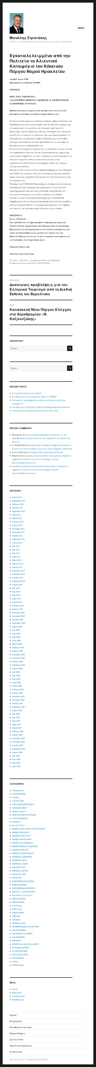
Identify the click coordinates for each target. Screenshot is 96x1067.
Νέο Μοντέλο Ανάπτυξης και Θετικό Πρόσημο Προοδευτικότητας (41, 407)
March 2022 (17, 497)
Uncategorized (35, 260)
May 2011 (16, 553)
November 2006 (18, 741)
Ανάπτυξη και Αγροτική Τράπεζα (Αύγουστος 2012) (35, 410)
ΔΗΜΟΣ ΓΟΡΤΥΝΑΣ (21, 835)
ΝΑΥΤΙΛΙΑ (32, 263)
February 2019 (18, 504)
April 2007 (16, 724)
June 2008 (16, 675)
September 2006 (18, 748)
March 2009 (17, 644)
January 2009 (17, 651)
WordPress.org (18, 999)
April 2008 (16, 682)
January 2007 (17, 734)
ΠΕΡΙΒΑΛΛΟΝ (19, 923)
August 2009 (17, 626)
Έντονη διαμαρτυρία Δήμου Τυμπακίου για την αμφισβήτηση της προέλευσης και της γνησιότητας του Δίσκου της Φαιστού (41, 438)
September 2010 (18, 581)
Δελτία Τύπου (18, 825)
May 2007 (16, 720)
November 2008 (18, 658)
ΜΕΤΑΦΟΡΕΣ (18, 902)
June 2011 (16, 549)
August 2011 (17, 542)
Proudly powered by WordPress (37, 1059)
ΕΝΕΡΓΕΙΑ (17, 877)
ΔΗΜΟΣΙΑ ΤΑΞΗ (20, 863)
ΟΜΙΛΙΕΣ (16, 916)
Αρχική (13, 1015)
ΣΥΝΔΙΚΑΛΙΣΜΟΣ (20, 947)
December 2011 (18, 528)
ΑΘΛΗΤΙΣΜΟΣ (19, 793)
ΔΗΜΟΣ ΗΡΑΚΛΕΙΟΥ (22, 839)
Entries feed (16, 992)
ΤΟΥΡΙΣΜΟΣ (18, 958)
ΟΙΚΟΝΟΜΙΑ (18, 912)
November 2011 (18, 532)
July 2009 (16, 630)
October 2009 (17, 619)
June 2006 (16, 759)
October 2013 (17, 507)
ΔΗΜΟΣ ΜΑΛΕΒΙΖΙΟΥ (22, 842)
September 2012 (18, 511)
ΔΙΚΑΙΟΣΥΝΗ (18, 867)
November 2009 (18, 616)
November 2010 (18, 574)
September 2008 (18, 665)
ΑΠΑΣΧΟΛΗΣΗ (19, 807)
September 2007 (18, 707)
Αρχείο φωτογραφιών (21, 1045)
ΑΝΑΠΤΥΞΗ (18, 800)
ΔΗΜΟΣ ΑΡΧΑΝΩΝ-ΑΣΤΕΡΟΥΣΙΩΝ (28, 828)
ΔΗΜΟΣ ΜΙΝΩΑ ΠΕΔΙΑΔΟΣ (25, 846)
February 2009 (18, 647)
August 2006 (17, 752)
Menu (81, 27)
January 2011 (17, 567)
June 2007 (16, 717)
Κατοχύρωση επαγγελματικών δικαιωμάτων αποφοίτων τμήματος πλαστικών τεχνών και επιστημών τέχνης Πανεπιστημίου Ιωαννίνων (41, 459)
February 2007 (18, 731)
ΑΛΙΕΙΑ (44, 260)
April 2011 (16, 556)
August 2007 (17, 710)
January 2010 (17, 609)
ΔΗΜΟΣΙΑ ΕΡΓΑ (19, 860)
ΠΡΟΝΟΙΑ (16, 940)
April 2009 (16, 640)
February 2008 (18, 689)
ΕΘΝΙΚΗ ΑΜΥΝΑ (20, 870)
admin (15, 260)
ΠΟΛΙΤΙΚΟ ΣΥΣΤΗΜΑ (22, 933)
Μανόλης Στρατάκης (28, 37)
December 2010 (18, 570)
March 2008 (17, 686)
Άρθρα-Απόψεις (19, 811)
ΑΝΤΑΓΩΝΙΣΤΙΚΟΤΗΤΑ (23, 804)
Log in (14, 989)
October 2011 (17, 535)
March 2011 (17, 560)
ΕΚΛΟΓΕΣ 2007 (19, 874)
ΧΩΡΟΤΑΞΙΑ (18, 965)
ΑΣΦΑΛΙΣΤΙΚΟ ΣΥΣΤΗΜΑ (24, 814)
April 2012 (16, 514)
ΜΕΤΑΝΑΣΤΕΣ (19, 898)
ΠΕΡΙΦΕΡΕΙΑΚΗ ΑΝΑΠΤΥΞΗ (25, 926)
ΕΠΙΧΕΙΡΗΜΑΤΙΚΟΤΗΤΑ (23, 888)
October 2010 (17, 577)
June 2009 (16, 633)
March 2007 (17, 727)
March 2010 (17, 602)
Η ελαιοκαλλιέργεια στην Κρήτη (26, 393)
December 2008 (18, 654)
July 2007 (16, 713)
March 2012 (17, 518)
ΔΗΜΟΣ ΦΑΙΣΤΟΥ (20, 849)
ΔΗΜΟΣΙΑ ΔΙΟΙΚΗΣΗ (22, 856)
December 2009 (18, 612)
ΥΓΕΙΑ (15, 961)
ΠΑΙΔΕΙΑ (16, 919)
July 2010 (16, 588)
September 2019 (18, 500)
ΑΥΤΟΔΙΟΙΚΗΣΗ (54, 260)
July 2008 (16, 672)
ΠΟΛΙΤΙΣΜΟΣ (18, 937)
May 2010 (16, 595)
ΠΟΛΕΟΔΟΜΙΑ (19, 930)
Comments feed (18, 996)
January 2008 (17, 693)
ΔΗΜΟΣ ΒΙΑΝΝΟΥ (21, 832)
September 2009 (18, 623)
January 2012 (17, 525)
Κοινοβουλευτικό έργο (18, 263)
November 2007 (18, 700)
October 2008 (17, 661)
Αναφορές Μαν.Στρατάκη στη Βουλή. (46, 452)
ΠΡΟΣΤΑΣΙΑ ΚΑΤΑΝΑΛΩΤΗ (25, 944)
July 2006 (16, 755)
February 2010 (18, 605)
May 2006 (16, 762)
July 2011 (16, 546)
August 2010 (17, 584)
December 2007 (18, 696)
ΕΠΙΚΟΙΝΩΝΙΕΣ (19, 884)
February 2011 (18, 563)
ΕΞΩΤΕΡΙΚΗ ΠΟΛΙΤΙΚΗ (23, 881)
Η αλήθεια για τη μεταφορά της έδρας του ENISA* (34, 396)
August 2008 (17, 668)
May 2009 (16, 637)
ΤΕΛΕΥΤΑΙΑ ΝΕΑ (43, 263)
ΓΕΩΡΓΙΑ (16, 821)
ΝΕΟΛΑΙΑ (17, 909)
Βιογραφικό (16, 1021)
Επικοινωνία (16, 1051)
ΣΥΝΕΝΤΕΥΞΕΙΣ (20, 951)
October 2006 (17, 745)
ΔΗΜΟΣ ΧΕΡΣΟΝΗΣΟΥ (23, 853)
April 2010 (16, 598)
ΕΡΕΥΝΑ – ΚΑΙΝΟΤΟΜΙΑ (24, 891)
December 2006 (18, 738)
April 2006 (16, 766)
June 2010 (16, 591)
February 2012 (18, 521)
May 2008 (16, 679)
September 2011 (18, 539)
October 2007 (17, 703)
